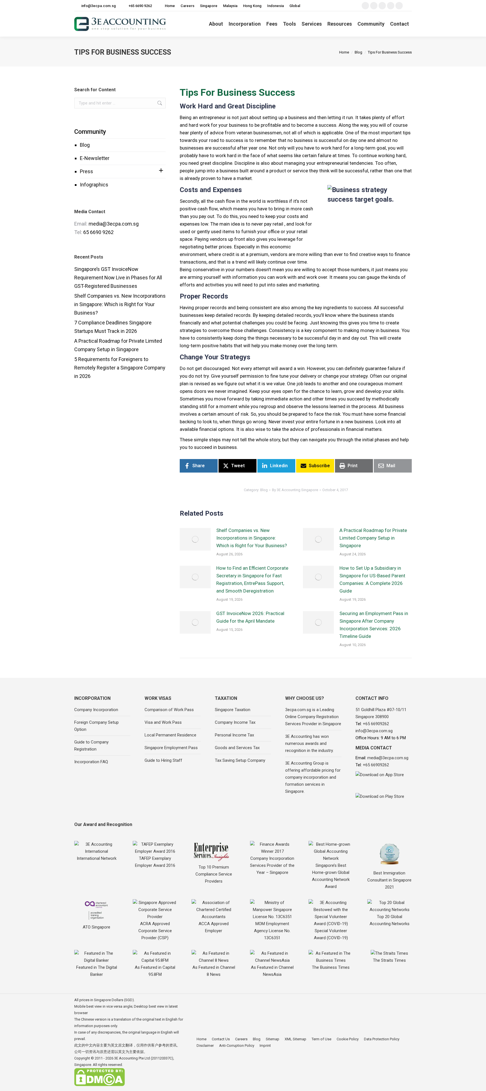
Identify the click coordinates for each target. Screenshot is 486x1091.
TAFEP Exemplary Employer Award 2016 (155, 862)
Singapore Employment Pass (171, 747)
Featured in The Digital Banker (96, 971)
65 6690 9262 (98, 232)
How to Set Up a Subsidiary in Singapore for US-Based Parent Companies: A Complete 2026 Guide (372, 579)
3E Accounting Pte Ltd (132, 1058)
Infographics (94, 185)
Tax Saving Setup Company (240, 760)
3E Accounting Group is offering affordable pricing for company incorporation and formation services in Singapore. (313, 777)
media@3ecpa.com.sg (114, 224)
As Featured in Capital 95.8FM (155, 971)
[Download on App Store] (384, 780)
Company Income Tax (235, 722)
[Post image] (195, 539)
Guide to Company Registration (91, 746)
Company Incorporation (96, 709)
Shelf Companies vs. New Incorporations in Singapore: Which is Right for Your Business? (251, 537)
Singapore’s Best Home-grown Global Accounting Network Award (331, 876)
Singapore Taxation (232, 709)
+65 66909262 (376, 723)
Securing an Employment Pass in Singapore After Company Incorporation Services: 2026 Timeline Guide (373, 625)
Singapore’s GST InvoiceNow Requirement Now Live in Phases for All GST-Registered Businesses (118, 277)
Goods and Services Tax (237, 747)
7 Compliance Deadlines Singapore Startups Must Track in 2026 (113, 327)
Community (90, 131)
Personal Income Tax (234, 735)
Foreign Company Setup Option (96, 726)
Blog (85, 145)
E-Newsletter (94, 158)
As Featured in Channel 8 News (213, 971)
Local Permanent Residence (170, 735)
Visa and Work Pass (163, 722)
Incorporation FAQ (91, 761)
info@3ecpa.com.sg (98, 6)
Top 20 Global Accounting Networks (390, 920)
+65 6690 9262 (140, 6)
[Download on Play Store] (384, 801)
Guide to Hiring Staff (163, 760)
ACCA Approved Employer (214, 927)
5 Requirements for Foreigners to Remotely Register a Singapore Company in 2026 (119, 367)
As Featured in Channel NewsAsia (272, 971)
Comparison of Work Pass (169, 709)
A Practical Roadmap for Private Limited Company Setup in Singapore (373, 537)
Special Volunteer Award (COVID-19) (331, 934)
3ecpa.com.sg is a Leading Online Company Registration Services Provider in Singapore (313, 716)
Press (86, 171)
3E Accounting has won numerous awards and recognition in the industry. (309, 743)
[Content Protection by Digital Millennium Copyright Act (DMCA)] (99, 1085)
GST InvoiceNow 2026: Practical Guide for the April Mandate (250, 617)
